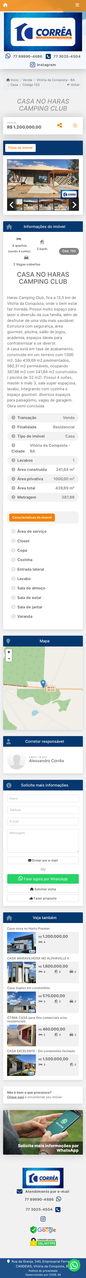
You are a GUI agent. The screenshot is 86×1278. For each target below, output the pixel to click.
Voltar (75, 85)
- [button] (9, 658)
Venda (27, 80)
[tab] (20, 148)
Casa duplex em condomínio (28, 988)
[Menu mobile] (5, 5)
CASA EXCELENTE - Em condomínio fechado (41, 1051)
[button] (12, 179)
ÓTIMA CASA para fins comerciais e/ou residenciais (37, 1019)
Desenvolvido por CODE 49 (43, 1274)
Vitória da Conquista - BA (56, 80)
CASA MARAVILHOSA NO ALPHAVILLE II (38, 958)
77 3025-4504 (67, 56)
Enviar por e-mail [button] (44, 860)
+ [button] (9, 652)
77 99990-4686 (27, 56)
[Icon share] (43, 1219)
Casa (14, 85)
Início (14, 80)
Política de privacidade (43, 1270)
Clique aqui (15, 1097)
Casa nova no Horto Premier (28, 928)
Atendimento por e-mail (46, 1191)
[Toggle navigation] (77, 6)
